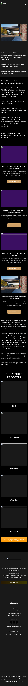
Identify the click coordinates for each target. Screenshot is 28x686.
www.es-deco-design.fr (14, 610)
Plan (17, 678)
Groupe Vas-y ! (18, 681)
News (13, 678)
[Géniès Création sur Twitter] (14, 622)
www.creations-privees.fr (14, 611)
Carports (14, 531)
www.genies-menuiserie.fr (14, 613)
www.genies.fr (14, 608)
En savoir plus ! (14, 181)
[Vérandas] (14, 454)
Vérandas (14, 468)
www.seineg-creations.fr (14, 615)
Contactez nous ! (14, 582)
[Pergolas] (14, 486)
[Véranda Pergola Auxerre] (4, 4)
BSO (14, 406)
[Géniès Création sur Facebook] (11, 622)
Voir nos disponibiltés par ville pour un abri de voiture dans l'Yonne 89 (14, 540)
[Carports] (14, 517)
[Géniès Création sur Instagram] (17, 622)
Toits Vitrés (14, 437)
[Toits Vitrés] (14, 423)
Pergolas (14, 500)
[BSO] (14, 392)
